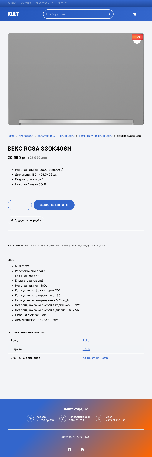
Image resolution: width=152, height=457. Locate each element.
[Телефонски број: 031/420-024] (62, 418)
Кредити (62, 3)
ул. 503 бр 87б (45, 420)
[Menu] (142, 14)
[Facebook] (69, 449)
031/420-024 (76, 420)
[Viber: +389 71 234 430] (99, 418)
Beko (86, 340)
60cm (86, 349)
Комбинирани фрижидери (66, 245)
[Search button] (109, 14)
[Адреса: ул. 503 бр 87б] (30, 418)
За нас (12, 3)
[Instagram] (82, 449)
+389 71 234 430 (115, 420)
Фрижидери (96, 245)
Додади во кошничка (54, 204)
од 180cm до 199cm (96, 358)
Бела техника (35, 245)
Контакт (26, 3)
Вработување (44, 3)
